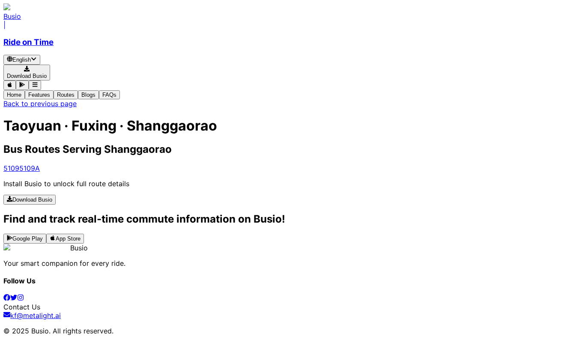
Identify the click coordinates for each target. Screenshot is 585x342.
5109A (29, 168)
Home (14, 95)
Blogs (88, 95)
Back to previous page (40, 103)
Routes (66, 95)
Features (39, 95)
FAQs (109, 95)
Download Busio (32, 200)
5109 (11, 168)
